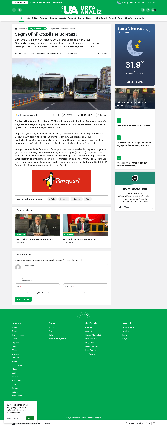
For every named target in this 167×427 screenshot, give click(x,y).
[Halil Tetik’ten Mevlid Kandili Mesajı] (85, 228)
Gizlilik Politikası (12, 418)
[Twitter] (80, 315)
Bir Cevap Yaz (24, 254)
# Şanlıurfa (76, 199)
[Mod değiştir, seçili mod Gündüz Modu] (20, 10)
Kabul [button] (30, 418)
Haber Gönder (124, 207)
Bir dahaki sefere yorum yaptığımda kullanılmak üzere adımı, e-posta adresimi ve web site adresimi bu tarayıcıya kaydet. (61, 293)
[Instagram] (87, 315)
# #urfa (52, 199)
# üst (87, 199)
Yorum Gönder (23, 299)
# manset (63, 199)
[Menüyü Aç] (14, 10)
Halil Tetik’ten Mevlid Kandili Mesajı (133, 125)
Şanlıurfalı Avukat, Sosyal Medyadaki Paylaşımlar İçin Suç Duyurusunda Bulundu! (134, 146)
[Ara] (143, 10)
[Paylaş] (153, 423)
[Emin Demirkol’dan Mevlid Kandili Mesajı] (37, 228)
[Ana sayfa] (22, 18)
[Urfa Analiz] (83, 9)
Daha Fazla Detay (135, 82)
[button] (148, 10)
